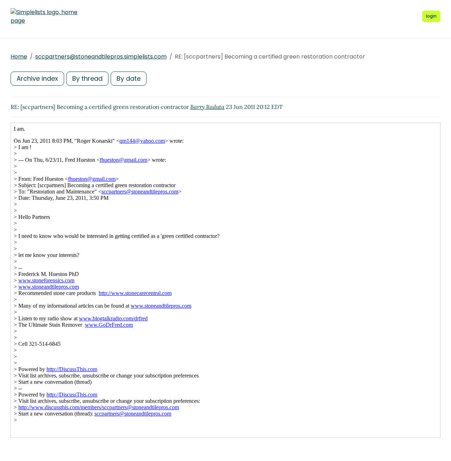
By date (129, 78)
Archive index (37, 78)
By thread (87, 78)
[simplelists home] (44, 16)
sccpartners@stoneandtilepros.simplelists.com (101, 57)
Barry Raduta (207, 106)
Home (19, 57)
